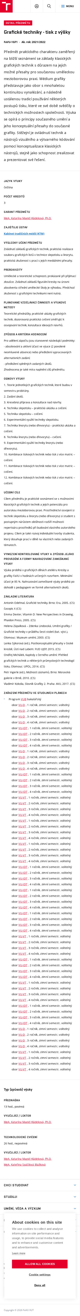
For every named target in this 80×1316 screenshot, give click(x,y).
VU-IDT (22, 728)
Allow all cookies (40, 1264)
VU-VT (22, 797)
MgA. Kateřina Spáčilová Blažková (25, 1164)
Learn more (18, 1253)
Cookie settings (39, 1274)
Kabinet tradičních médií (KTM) (24, 233)
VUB (23, 699)
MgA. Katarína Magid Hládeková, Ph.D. (27, 218)
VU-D (21, 705)
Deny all (39, 1285)
